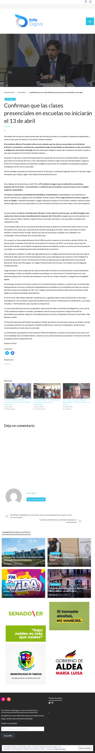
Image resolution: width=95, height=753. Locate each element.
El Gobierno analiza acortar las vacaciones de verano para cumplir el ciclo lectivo (17, 402)
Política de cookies (60, 749)
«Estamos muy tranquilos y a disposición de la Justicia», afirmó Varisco (68, 589)
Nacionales (22, 92)
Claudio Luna (54, 564)
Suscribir (8, 735)
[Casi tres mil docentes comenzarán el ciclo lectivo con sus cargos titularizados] (47, 391)
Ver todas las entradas (36, 499)
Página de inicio (9, 92)
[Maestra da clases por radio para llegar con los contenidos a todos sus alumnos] (76, 391)
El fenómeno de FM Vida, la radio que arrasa (20, 589)
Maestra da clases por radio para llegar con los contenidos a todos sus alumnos (76, 402)
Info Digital (7, 564)
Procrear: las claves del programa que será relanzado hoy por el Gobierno (23, 558)
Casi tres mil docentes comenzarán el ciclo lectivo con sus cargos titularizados (46, 402)
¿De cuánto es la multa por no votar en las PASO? (68, 558)
